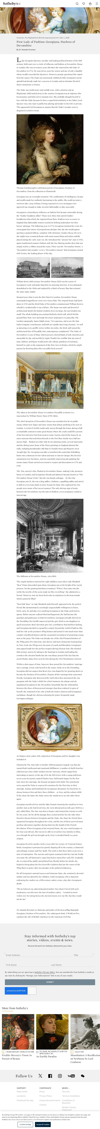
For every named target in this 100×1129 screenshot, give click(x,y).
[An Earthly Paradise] (52, 1032)
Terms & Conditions (71, 1096)
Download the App (25, 1100)
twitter (40, 1076)
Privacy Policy (46, 1096)
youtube (71, 1075)
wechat (82, 1076)
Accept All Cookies (42, 1124)
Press (42, 1092)
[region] (50, 1120)
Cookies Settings (25, 1124)
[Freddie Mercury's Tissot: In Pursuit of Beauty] (18, 1032)
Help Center (22, 1092)
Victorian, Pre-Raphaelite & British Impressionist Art (38, 38)
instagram (60, 1076)
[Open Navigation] (97, 3)
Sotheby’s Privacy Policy (45, 972)
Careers (43, 1105)
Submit (50, 982)
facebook (50, 1076)
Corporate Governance (50, 1100)
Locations (21, 1096)
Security (66, 1092)
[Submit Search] (77, 3)
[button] (51, 1008)
